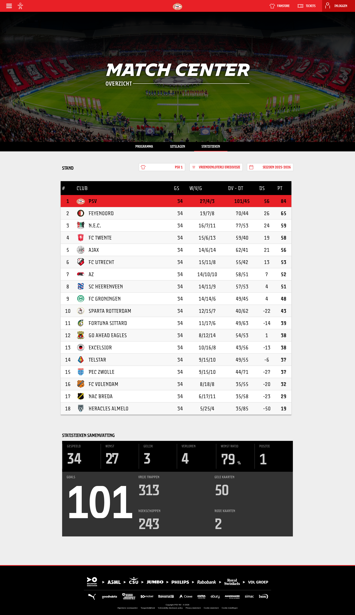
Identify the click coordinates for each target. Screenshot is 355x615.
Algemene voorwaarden (127, 608)
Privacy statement (193, 608)
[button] (9, 5)
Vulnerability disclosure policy (170, 608)
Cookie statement (211, 608)
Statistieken (211, 146)
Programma (144, 146)
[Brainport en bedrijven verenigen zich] (177, 581)
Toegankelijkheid (148, 608)
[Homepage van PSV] (177, 6)
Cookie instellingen (230, 608)
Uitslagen (177, 146)
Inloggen (340, 6)
